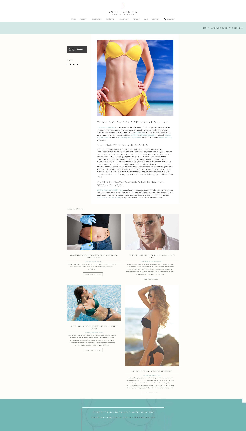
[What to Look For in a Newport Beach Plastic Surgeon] (152, 232)
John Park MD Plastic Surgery (109, 197)
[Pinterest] (77, 64)
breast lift (135, 135)
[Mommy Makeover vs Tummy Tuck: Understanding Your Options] (94, 232)
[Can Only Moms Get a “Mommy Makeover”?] (152, 325)
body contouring (165, 137)
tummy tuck (140, 132)
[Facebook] (67, 64)
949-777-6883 (106, 417)
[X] (70, 64)
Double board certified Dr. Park (109, 190)
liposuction (136, 137)
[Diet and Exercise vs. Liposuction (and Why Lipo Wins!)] (94, 303)
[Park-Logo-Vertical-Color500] (123, 2)
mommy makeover (107, 127)
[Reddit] (74, 64)
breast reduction (148, 135)
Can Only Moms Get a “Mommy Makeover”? (152, 371)
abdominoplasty (124, 137)
